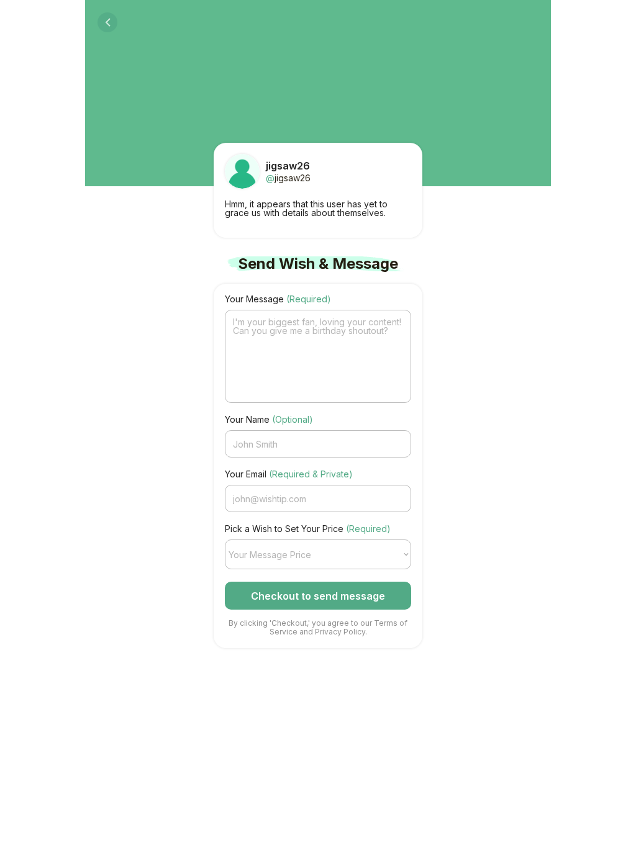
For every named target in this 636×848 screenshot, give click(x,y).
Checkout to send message (318, 596)
